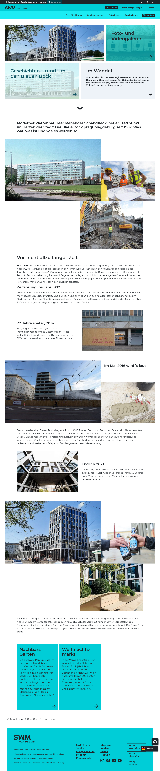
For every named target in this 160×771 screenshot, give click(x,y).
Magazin (105, 754)
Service (80, 748)
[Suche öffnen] (147, 2)
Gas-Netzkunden (20, 763)
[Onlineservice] (152, 2)
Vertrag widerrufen (134, 755)
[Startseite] (16, 7)
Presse (104, 751)
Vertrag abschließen (134, 746)
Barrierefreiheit (43, 750)
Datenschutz (30, 750)
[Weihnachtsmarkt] (80, 677)
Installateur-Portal (49, 763)
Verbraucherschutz (40, 754)
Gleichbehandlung (56, 754)
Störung (61, 763)
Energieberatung (85, 751)
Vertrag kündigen (133, 763)
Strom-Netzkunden (45, 758)
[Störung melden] (142, 2)
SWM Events (83, 745)
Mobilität (81, 754)
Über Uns (105, 745)
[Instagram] (102, 760)
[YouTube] (120, 760)
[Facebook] (108, 760)
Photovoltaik (83, 758)
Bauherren (18, 758)
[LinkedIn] (114, 760)
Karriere (104, 748)
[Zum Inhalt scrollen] (80, 109)
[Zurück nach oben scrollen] (152, 768)
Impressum (18, 750)
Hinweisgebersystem (22, 754)
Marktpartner (34, 763)
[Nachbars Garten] (37, 677)
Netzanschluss (30, 758)
